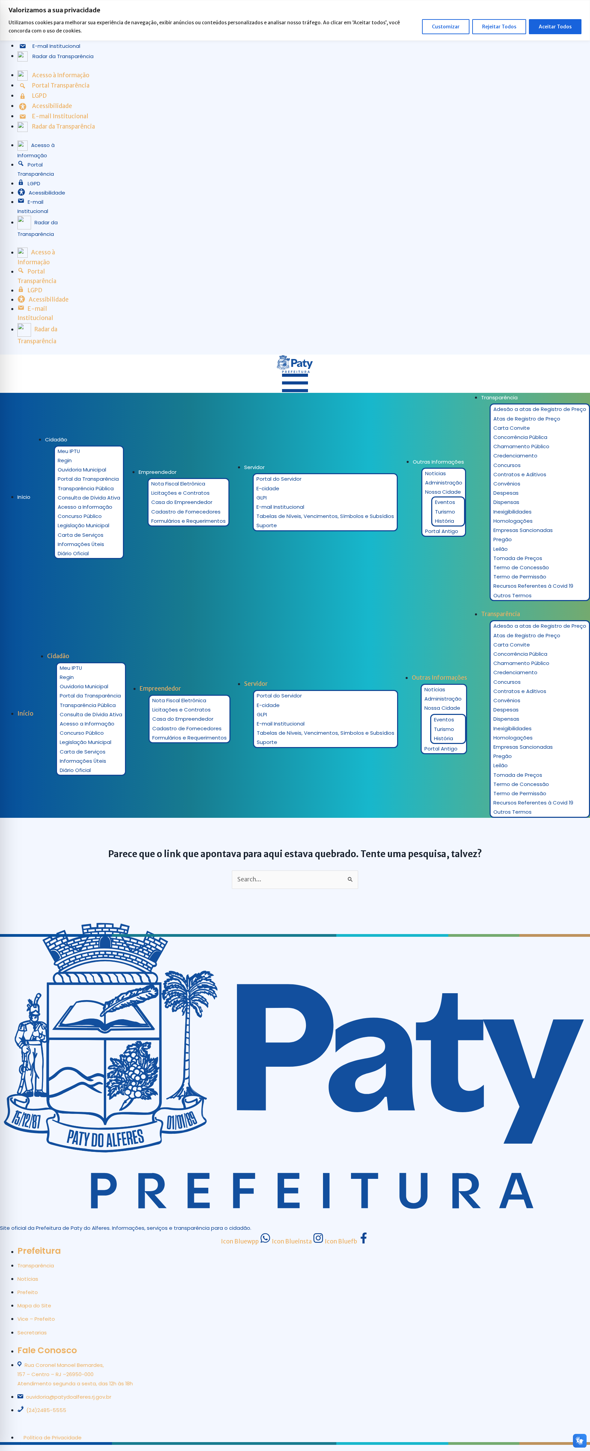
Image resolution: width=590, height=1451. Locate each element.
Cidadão (56, 439)
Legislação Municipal (83, 525)
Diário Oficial (73, 553)
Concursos (507, 465)
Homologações (513, 520)
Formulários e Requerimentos (188, 520)
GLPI (261, 497)
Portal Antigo (441, 531)
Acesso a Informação (85, 506)
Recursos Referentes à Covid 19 (533, 585)
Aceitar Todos (555, 27)
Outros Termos (512, 595)
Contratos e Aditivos (519, 474)
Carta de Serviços (80, 534)
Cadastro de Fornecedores (186, 511)
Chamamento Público (521, 446)
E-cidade (267, 488)
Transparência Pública (86, 488)
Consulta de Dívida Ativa (89, 497)
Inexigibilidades (512, 511)
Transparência (499, 397)
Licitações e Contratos (180, 492)
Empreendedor (158, 472)
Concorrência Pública (520, 437)
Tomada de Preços (517, 558)
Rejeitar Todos (499, 27)
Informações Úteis (81, 544)
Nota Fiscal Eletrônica (178, 483)
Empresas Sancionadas (523, 530)
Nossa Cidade (443, 491)
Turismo (445, 511)
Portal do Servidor (278, 478)
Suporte (266, 525)
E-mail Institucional (280, 506)
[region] (295, 20)
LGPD (34, 183)
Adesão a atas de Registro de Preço (539, 409)
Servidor (254, 467)
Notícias (435, 473)
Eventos (445, 502)
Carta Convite (511, 427)
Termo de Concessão (521, 567)
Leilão (500, 549)
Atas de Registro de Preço (526, 418)
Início (23, 497)
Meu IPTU (69, 451)
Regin (65, 460)
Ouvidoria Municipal (82, 469)
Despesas (506, 492)
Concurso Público (80, 516)
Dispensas (506, 502)
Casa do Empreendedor (181, 502)
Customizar (446, 27)
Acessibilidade (47, 192)
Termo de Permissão (519, 576)
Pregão (502, 539)
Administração (443, 482)
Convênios (506, 483)
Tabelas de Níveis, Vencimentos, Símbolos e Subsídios (325, 516)
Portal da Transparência (88, 478)
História (444, 520)
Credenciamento (515, 455)
